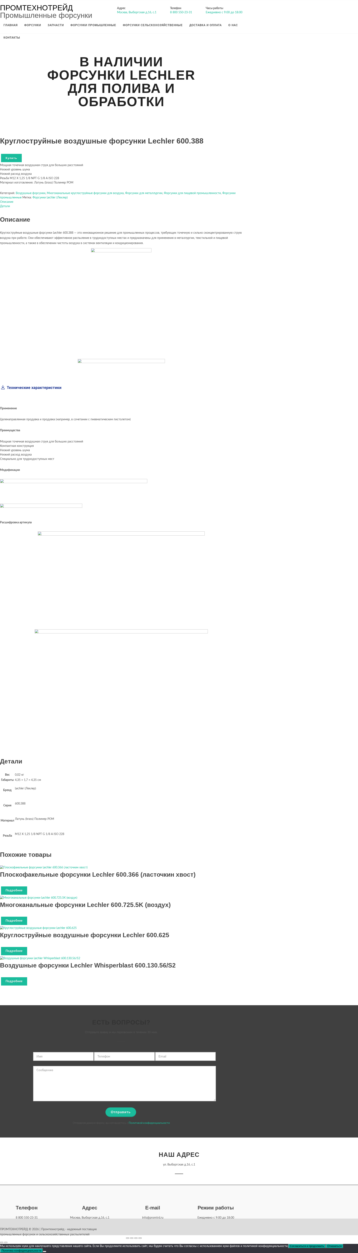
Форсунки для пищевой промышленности (192, 193)
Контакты (12, 37)
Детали (5, 206)
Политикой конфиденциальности (149, 1123)
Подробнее (14, 890)
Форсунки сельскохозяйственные (153, 25)
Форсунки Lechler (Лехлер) (50, 197)
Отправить (121, 1112)
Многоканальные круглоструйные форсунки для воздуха (85, 193)
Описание (6, 202)
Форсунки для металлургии (143, 193)
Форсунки (32, 25)
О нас (233, 25)
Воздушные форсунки (30, 193)
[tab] (121, 202)
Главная (11, 25)
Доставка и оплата (205, 25)
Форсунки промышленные (93, 25)
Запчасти (56, 25)
